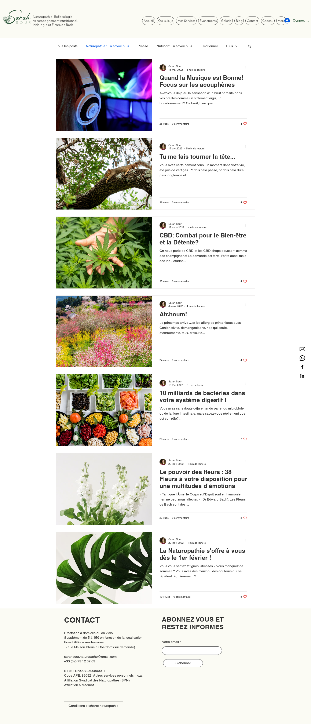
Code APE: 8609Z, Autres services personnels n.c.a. (103, 675)
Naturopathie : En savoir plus (107, 46)
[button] (250, 46)
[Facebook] (302, 367)
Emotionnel (209, 46)
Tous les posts (66, 46)
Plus (229, 46)
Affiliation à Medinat (79, 685)
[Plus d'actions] (246, 67)
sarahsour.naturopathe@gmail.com (90, 657)
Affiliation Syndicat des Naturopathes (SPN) (97, 680)
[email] (302, 349)
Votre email (170, 642)
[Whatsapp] (302, 358)
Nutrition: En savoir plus (174, 46)
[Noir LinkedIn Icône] (302, 376)
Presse (143, 46)
